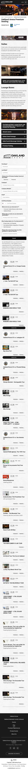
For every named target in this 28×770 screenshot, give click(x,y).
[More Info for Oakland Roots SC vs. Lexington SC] (6, 334)
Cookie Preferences (12, 764)
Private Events (14, 731)
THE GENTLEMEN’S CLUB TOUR (12, 543)
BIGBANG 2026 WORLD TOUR (12, 308)
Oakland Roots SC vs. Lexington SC (13, 337)
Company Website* (6, 188)
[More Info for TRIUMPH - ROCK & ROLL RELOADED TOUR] (6, 659)
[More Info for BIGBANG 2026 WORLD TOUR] (6, 304)
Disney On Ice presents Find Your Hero (13, 466)
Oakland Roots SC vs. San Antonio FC (13, 438)
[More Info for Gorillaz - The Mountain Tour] (6, 510)
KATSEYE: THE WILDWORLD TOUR (13, 583)
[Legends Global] (13, 760)
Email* (3, 194)
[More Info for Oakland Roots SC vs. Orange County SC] (6, 262)
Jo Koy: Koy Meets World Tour (12, 570)
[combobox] (4, 203)
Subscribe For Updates (14, 753)
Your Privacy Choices (21, 764)
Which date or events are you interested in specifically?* (12, 214)
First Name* (4, 164)
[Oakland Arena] (7, 3)
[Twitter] (14, 748)
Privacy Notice (4, 764)
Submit (14, 238)
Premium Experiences (9, 17)
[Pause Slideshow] (26, 6)
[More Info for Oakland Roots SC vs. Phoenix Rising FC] (6, 363)
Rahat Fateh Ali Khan (9, 530)
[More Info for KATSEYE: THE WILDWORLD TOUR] (6, 579)
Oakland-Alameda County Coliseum (14, 719)
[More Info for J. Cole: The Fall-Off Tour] (6, 277)
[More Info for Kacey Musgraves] (6, 477)
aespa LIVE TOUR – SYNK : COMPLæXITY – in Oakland (11, 423)
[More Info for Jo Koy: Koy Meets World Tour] (6, 566)
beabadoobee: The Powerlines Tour (14, 497)
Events (14, 722)
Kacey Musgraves (8, 480)
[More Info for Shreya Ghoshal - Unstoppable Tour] (6, 378)
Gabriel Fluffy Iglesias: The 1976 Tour (14, 452)
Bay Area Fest (7, 351)
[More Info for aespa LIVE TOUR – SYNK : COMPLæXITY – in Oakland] (6, 419)
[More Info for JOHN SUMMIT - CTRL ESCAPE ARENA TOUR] (6, 593)
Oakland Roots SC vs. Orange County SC (14, 267)
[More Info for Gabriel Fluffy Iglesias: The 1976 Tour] (6, 448)
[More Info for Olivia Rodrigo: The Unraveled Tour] (6, 677)
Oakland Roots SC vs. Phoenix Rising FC (14, 368)
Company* (4, 182)
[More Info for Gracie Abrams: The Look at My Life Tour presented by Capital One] (6, 623)
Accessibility (17, 766)
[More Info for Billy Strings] (6, 392)
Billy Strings (6, 396)
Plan (14, 725)
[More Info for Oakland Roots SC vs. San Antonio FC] (6, 434)
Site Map (23, 766)
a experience (14, 768)
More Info (14, 328)
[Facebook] (10, 748)
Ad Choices (5, 766)
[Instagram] (17, 748)
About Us (14, 734)
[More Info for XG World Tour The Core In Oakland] (6, 553)
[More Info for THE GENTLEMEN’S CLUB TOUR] (6, 540)
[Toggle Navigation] (25, 2)
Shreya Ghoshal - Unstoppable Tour (14, 382)
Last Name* (4, 170)
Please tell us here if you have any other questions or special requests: (12, 230)
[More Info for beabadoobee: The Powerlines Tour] (6, 493)
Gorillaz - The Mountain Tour (11, 513)
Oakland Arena (14, 716)
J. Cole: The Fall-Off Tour (10, 281)
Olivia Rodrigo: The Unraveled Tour (13, 681)
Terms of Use (11, 766)
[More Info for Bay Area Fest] (6, 347)
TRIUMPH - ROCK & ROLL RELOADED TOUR (14, 663)
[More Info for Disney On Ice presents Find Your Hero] (6, 462)
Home (2, 17)
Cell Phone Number (6, 200)
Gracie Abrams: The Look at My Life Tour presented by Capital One (14, 627)
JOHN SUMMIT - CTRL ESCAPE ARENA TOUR (12, 597)
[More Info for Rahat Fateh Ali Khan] (6, 526)
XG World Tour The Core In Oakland (13, 556)
